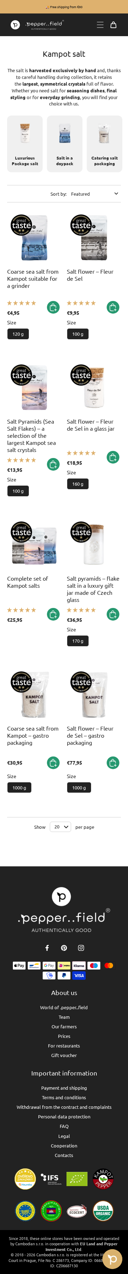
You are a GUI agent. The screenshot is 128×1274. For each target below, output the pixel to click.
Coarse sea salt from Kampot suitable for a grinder (33, 278)
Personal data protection (64, 1116)
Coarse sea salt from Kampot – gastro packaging (33, 735)
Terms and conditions (64, 1097)
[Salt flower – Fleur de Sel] (94, 238)
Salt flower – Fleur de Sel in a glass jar (90, 425)
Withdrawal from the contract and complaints (64, 1107)
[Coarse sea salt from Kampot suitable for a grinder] (34, 238)
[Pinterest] (64, 948)
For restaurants (64, 1046)
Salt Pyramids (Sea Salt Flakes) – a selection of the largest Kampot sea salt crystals (31, 435)
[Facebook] (47, 948)
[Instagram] (81, 948)
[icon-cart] (113, 25)
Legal (64, 1136)
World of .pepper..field (64, 1007)
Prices (64, 1036)
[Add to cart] (53, 307)
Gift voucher (64, 1055)
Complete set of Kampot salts (27, 582)
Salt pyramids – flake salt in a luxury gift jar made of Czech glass (93, 589)
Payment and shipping (64, 1088)
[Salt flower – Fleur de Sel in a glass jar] (94, 388)
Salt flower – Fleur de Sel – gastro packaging (90, 735)
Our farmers (64, 1026)
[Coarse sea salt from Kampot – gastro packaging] (34, 695)
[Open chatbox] (112, 1259)
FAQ (64, 1126)
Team (64, 1017)
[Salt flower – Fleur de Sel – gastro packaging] (94, 695)
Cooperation (64, 1145)
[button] (21, 303)
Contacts (64, 1155)
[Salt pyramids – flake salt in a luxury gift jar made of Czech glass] (94, 545)
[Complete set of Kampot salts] (34, 545)
